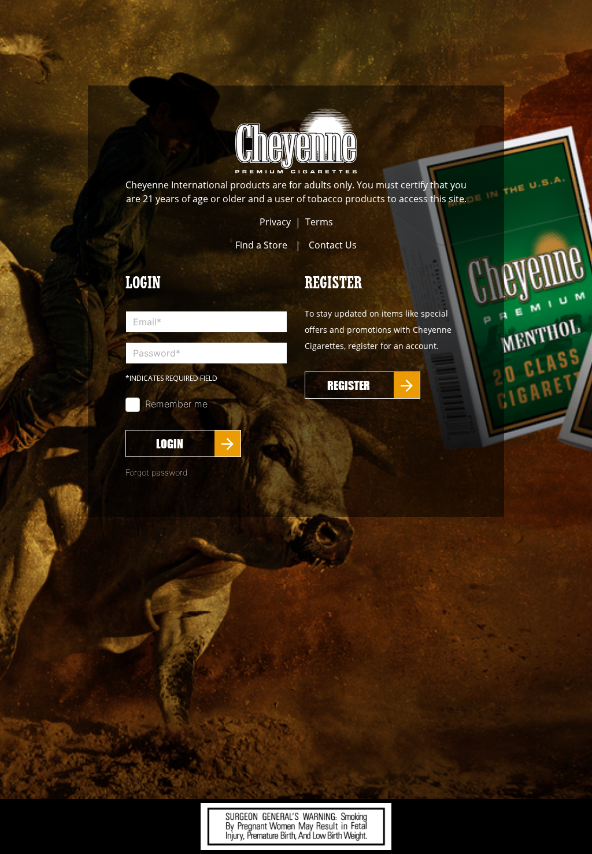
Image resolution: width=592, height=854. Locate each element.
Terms (319, 222)
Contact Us (333, 245)
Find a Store (261, 245)
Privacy (275, 222)
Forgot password (156, 472)
